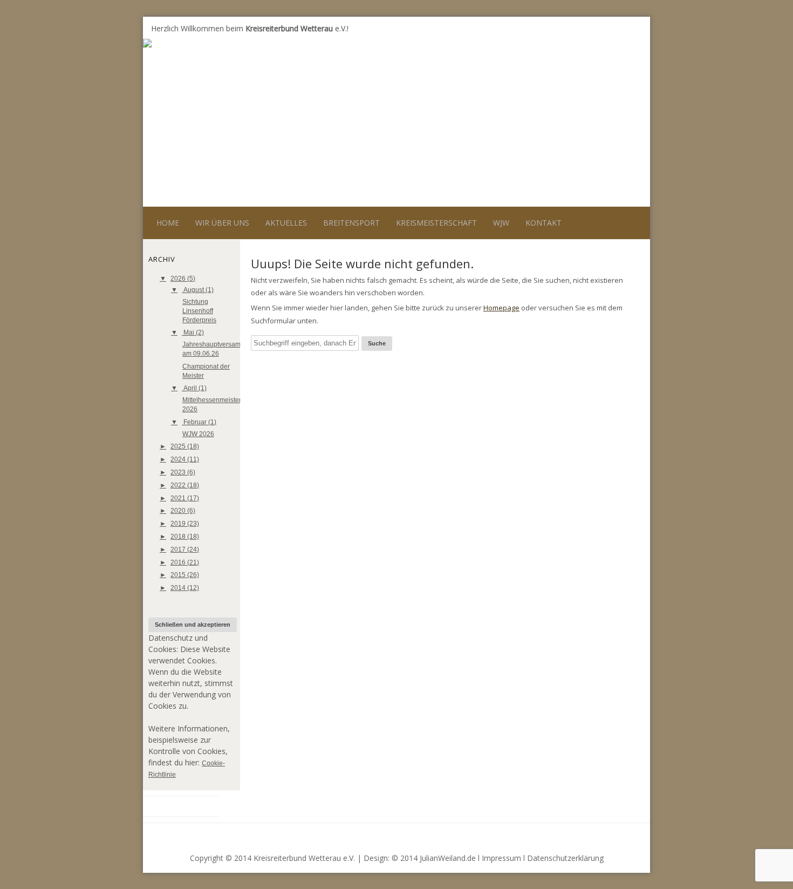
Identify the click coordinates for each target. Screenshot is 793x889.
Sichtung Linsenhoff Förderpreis (199, 311)
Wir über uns (222, 223)
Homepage (501, 308)
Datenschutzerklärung (565, 858)
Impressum (501, 858)
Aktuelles (286, 223)
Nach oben (622, 836)
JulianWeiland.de (448, 858)
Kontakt (543, 223)
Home (167, 223)
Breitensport (351, 223)
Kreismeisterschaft (436, 223)
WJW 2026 (198, 434)
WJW (501, 223)
